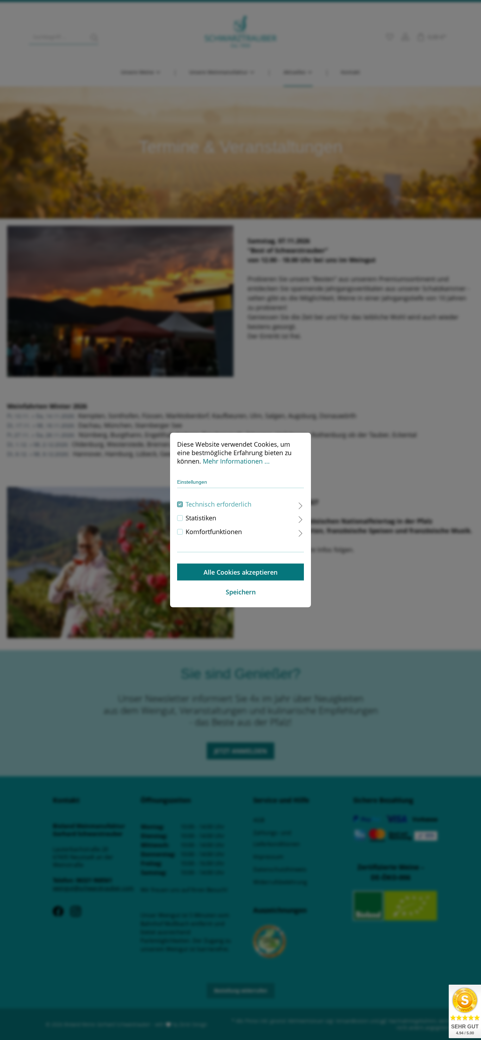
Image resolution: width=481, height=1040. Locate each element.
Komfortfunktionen (214, 531)
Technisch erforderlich (218, 504)
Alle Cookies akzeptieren (240, 572)
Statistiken (201, 518)
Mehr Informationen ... (236, 461)
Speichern (241, 592)
